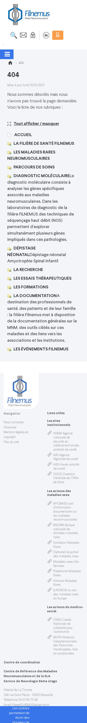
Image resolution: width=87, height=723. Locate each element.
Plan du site (11, 442)
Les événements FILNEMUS (41, 349)
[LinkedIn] (43, 35)
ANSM (57, 433)
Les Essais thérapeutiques (43, 279)
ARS (55, 455)
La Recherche (28, 270)
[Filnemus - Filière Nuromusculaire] (28, 14)
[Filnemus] (10, 63)
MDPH (57, 637)
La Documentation (35, 296)
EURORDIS (60, 590)
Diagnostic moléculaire (42, 176)
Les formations (31, 287)
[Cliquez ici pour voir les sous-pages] (10, 144)
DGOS (57, 474)
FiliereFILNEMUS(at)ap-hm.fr (30, 705)
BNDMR (58, 525)
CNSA (57, 620)
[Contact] (22, 35)
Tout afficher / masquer (36, 124)
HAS (56, 464)
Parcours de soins (34, 167)
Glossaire (10, 427)
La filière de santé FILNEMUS (44, 144)
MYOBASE (60, 503)
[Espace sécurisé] (32, 35)
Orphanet (59, 552)
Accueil (23, 135)
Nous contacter (14, 422)
